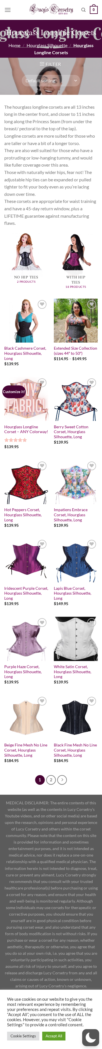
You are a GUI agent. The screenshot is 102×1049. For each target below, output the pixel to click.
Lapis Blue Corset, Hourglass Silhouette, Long (72, 593)
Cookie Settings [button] (23, 1036)
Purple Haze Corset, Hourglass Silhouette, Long (23, 671)
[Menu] (7, 10)
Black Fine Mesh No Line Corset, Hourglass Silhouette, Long (75, 750)
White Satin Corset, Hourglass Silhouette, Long (72, 671)
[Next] (62, 780)
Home (14, 45)
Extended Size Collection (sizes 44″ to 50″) (75, 351)
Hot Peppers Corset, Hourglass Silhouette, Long (23, 514)
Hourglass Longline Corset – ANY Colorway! (26, 429)
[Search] (83, 10)
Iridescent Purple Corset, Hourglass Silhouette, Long (26, 593)
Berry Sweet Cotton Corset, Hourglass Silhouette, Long (71, 432)
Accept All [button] (54, 1036)
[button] (90, 1037)
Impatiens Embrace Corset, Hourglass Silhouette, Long (71, 514)
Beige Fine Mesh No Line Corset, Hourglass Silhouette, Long (25, 750)
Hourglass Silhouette (47, 45)
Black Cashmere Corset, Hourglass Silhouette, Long (25, 353)
